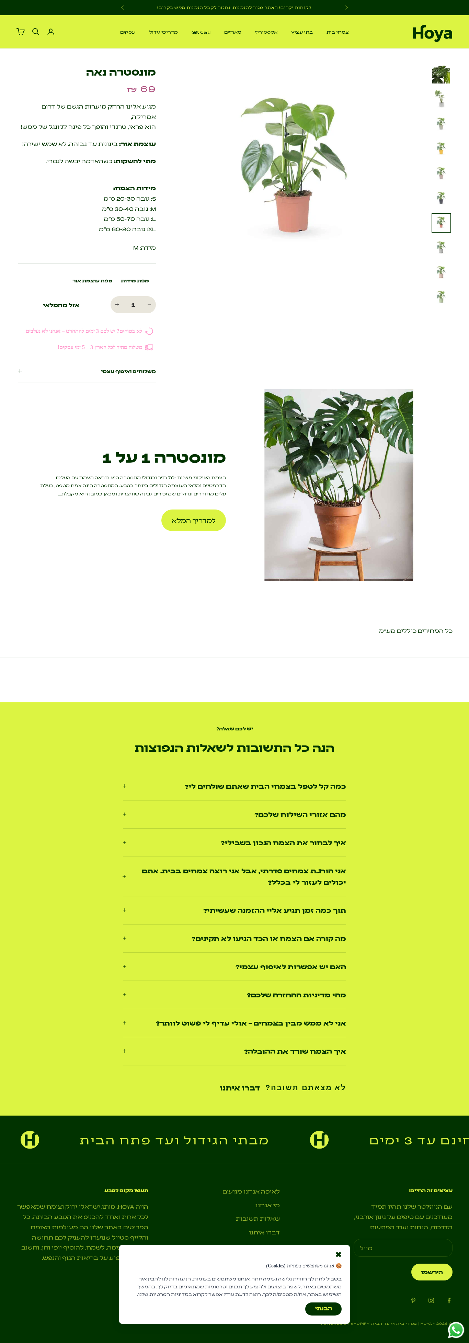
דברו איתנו (240, 1087)
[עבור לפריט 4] (441, 148)
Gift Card (201, 32)
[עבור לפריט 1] (441, 74)
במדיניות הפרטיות (170, 1294)
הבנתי (323, 1308)
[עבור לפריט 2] (441, 99)
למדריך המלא (194, 520)
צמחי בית (338, 32)
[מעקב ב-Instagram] (431, 1300)
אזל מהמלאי (61, 305)
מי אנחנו (267, 1205)
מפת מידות (135, 280)
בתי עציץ (302, 32)
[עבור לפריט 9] (441, 272)
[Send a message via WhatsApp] (456, 1330)
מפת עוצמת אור (92, 280)
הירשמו (432, 1272)
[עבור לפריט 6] (441, 198)
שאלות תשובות (258, 1218)
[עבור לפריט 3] (441, 124)
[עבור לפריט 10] (441, 297)
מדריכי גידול (163, 32)
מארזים (232, 32)
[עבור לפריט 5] (441, 173)
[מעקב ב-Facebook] (449, 1300)
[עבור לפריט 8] (441, 247)
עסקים (127, 32)
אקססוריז (266, 32)
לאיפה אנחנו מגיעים (251, 1191)
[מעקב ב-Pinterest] (413, 1300)
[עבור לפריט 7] (441, 223)
